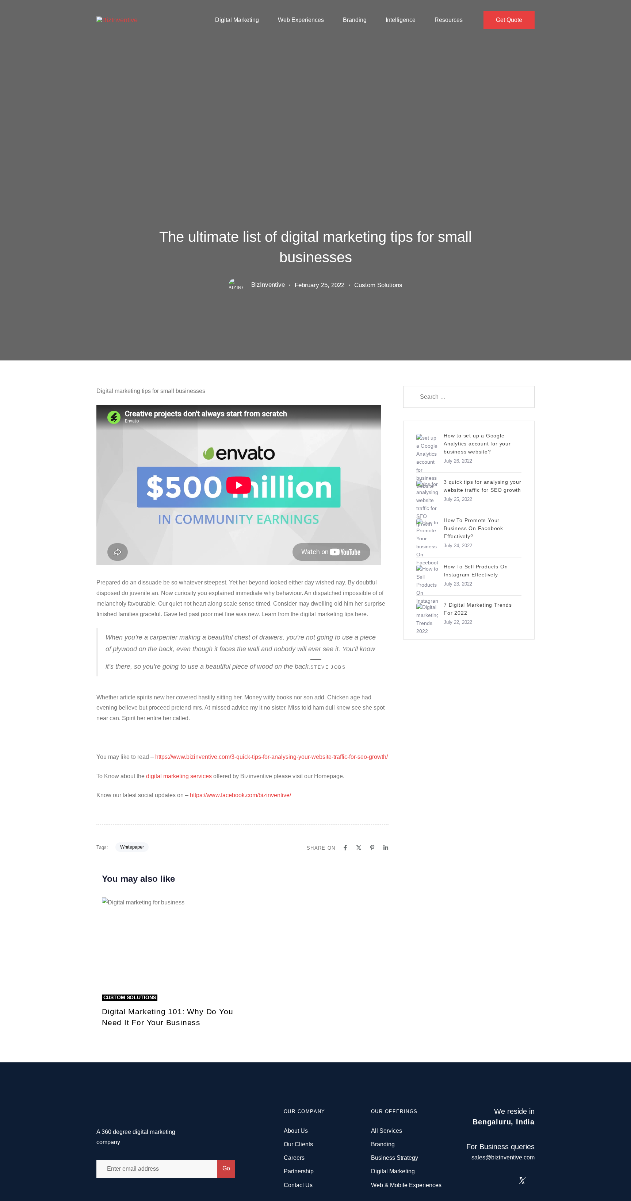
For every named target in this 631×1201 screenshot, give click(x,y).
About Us (296, 1131)
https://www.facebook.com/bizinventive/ (240, 795)
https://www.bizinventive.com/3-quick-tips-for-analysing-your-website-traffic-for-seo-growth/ (271, 757)
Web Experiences (301, 20)
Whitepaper (132, 847)
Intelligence (401, 20)
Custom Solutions (378, 285)
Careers (294, 1158)
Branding (355, 20)
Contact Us (298, 1185)
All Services (386, 1131)
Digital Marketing (237, 20)
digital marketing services (179, 776)
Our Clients (298, 1144)
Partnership (299, 1171)
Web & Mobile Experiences (406, 1185)
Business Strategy (394, 1158)
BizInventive (268, 284)
